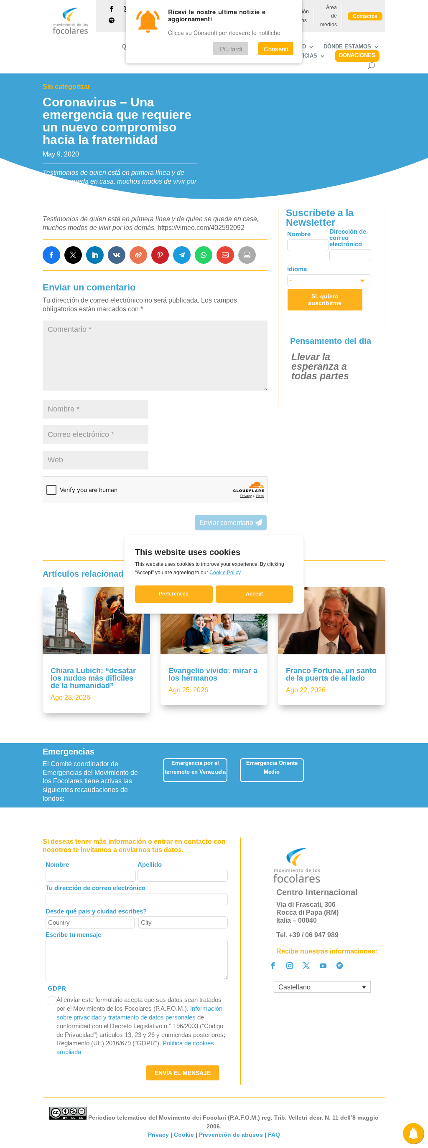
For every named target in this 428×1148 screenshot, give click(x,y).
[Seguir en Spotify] (111, 20)
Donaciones (357, 55)
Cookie (184, 1134)
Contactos (365, 16)
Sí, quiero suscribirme (324, 299)
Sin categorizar (66, 86)
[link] (51, 255)
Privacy (158, 1134)
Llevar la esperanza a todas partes (320, 366)
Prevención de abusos (231, 1134)
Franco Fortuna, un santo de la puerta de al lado (331, 674)
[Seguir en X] (306, 965)
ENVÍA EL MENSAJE (183, 1073)
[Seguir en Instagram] (289, 965)
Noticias (304, 56)
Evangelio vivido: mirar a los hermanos (212, 674)
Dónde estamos (347, 47)
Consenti (276, 48)
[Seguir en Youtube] (323, 965)
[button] (386, 773)
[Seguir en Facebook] (111, 9)
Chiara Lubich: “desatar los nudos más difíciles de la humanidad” (93, 678)
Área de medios (328, 16)
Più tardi (231, 48)
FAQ (274, 1134)
